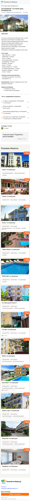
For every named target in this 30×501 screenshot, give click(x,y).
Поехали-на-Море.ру (10, 2)
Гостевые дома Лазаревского (10, 6)
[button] (27, 16)
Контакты (3, 486)
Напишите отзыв (21, 139)
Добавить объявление (15, 494)
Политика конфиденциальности (9, 488)
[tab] (15, 102)
